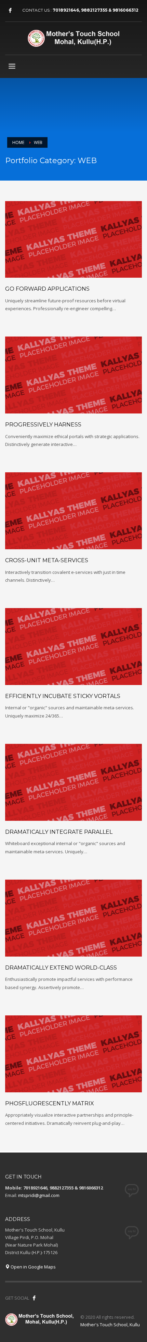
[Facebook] (10, 10)
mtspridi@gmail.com (38, 1195)
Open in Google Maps (33, 1267)
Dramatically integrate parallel (58, 832)
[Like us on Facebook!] (34, 1298)
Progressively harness (43, 424)
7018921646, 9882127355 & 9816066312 (95, 10)
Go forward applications (47, 289)
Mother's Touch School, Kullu (110, 1324)
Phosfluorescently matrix (49, 1103)
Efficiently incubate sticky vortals (62, 696)
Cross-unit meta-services (46, 560)
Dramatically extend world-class (61, 967)
